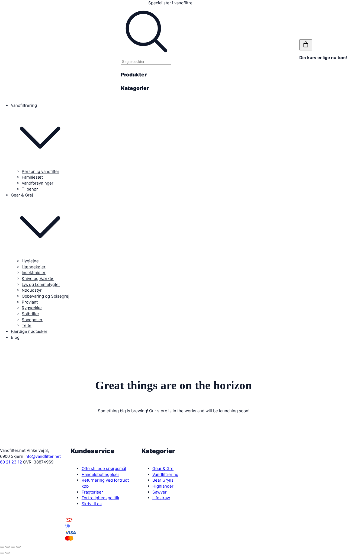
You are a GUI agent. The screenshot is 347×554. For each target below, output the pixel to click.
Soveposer (32, 319)
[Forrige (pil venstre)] (2, 552)
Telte (26, 325)
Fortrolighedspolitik (100, 497)
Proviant (30, 302)
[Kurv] (305, 44)
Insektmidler (34, 272)
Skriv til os (92, 503)
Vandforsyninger (37, 183)
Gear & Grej (22, 195)
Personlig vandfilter (40, 171)
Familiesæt (32, 177)
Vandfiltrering (24, 105)
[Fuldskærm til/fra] (13, 546)
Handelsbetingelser (100, 474)
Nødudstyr (32, 290)
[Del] (7, 546)
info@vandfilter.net (42, 456)
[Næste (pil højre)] (7, 552)
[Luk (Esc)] (2, 546)
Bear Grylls (163, 480)
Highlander (163, 486)
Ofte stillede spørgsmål (104, 468)
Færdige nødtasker (29, 331)
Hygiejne (30, 260)
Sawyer (159, 492)
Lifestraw (161, 497)
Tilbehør (30, 189)
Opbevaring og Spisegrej (45, 296)
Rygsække (32, 307)
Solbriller (30, 313)
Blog (15, 337)
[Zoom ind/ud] (18, 546)
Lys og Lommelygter (41, 284)
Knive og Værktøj (38, 278)
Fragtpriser (92, 492)
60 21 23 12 (11, 462)
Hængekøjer (34, 266)
